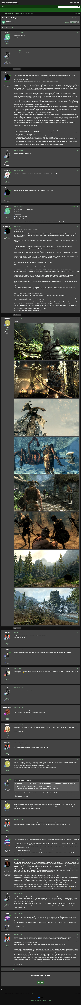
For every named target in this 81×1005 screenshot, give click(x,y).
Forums (8, 9)
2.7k (8, 329)
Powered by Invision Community (40, 1003)
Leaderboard (31, 9)
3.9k (8, 61)
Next (7, 27)
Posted (18, 32)
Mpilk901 (9, 21)
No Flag (7, 644)
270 (8, 718)
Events (13, 9)
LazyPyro (8, 850)
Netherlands (7, 771)
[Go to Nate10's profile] (7, 864)
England (7, 86)
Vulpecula (7, 724)
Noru (7, 668)
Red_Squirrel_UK (7, 707)
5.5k (8, 83)
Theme (31, 1000)
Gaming (14, 22)
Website (3, 6)
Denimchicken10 (8, 871)
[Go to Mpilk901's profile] (3, 22)
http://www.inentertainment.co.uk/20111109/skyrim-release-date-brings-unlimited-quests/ (42, 888)
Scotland (7, 44)
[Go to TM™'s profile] (7, 654)
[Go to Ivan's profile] (7, 54)
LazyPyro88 (8, 849)
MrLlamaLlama (7, 72)
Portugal (7, 64)
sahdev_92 (8, 662)
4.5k (8, 181)
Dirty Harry (7, 632)
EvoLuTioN (7, 318)
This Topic (74, 6)
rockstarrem (7, 170)
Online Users (23, 9)
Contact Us (44, 1000)
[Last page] (10, 28)
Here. (40, 310)
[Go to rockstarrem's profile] (7, 175)
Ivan (7, 50)
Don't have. (8, 62)
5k (8, 870)
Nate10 (7, 859)
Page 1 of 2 (14, 27)
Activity (14, 6)
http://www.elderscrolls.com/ (19, 35)
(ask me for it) (8, 874)
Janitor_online (8, 63)
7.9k (8, 660)
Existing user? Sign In (75, 2)
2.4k (8, 679)
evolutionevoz (8, 332)
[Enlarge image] (56, 173)
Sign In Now (40, 982)
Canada (7, 682)
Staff (18, 9)
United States (7, 182)
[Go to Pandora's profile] (7, 764)
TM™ (7, 649)
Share (67, 22)
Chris (7, 836)
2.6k (8, 43)
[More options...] (78, 32)
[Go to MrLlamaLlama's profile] (7, 77)
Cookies (49, 1000)
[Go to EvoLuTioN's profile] (7, 323)
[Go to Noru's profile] (7, 673)
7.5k (8, 770)
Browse (9, 6)
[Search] (78, 7)
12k (8, 847)
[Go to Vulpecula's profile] (7, 729)
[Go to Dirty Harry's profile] (7, 637)
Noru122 (8, 680)
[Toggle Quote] (15, 780)
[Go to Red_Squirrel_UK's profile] (7, 712)
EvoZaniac (8, 330)
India (7, 333)
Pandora (7, 759)
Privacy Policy (38, 1000)
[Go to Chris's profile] (7, 841)
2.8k (8, 643)
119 (8, 735)
